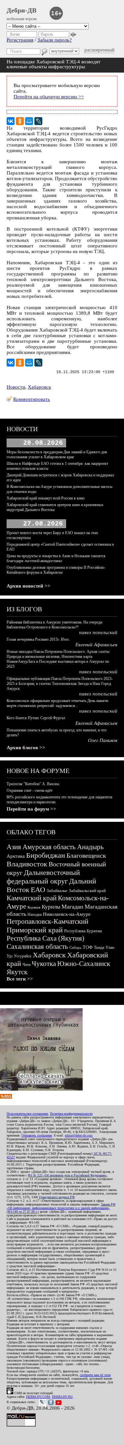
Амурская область (49, 847)
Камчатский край (32, 898)
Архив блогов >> (26, 747)
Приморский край (35, 930)
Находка (34, 914)
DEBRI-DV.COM (38, 1396)
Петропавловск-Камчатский (47, 921)
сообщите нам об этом (95, 1375)
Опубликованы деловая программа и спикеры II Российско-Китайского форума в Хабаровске (56, 570)
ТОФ (88, 947)
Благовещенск (86, 855)
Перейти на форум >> (31, 809)
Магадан (72, 906)
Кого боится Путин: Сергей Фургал (36, 718)
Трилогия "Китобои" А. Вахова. (33, 784)
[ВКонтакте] (11, 121)
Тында (99, 947)
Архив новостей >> (29, 586)
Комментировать (31, 399)
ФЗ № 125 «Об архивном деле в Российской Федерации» (67, 1175)
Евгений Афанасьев (96, 644)
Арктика (16, 856)
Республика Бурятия (83, 930)
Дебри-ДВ (21, 10)
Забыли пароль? (54, 40)
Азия (14, 847)
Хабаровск (39, 387)
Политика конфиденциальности (71, 1113)
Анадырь (90, 847)
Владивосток (27, 864)
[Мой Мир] (29, 121)
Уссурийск (22, 956)
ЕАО (38, 889)
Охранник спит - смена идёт (30, 790)
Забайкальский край (87, 890)
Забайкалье (57, 890)
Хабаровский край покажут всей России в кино (46, 498)
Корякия (33, 907)
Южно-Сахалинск (83, 964)
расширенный (99, 49)
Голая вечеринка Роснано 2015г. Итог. (38, 639)
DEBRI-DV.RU (62, 1396)
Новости (16, 387)
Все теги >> (20, 978)
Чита (26, 964)
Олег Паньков (102, 740)
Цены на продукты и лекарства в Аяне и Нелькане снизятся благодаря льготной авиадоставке (56, 558)
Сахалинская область (37, 946)
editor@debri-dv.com (79, 1135)
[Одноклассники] (20, 121)
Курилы (51, 907)
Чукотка (44, 964)
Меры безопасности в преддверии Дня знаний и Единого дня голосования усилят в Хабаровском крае (57, 454)
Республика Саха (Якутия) (45, 938)
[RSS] (6, 1097)
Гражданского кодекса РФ (57, 1197)
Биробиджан (45, 855)
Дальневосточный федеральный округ (43, 876)
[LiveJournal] (38, 121)
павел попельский (98, 632)
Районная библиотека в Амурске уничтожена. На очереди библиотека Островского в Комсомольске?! (54, 624)
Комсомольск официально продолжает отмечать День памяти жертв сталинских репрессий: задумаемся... (57, 703)
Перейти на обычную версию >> (49, 96)
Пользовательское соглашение (27, 1113)
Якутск (17, 972)
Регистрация (20, 40)
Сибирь (75, 947)
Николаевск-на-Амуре (67, 914)
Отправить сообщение (36, 1135)
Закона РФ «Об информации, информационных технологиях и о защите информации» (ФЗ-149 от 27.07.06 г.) (61, 1208)
